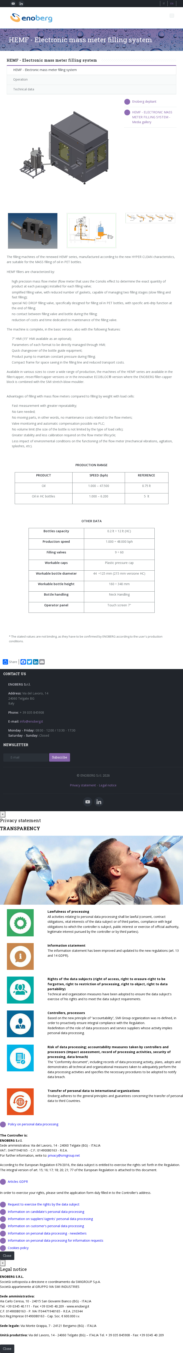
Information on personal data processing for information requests (55, 1240)
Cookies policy (18, 1248)
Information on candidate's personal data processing (46, 1212)
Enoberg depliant (144, 101)
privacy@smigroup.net (64, 1155)
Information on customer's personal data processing (46, 1226)
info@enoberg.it (31, 721)
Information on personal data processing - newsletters (47, 1233)
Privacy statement (83, 785)
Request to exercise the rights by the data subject (43, 1204)
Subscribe (59, 757)
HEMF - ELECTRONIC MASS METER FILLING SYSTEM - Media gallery (152, 117)
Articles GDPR (18, 1181)
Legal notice (107, 785)
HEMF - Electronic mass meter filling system (45, 70)
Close (7, 1255)
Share (13, 662)
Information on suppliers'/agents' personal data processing (50, 1219)
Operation (20, 79)
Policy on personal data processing (33, 1124)
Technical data (23, 89)
